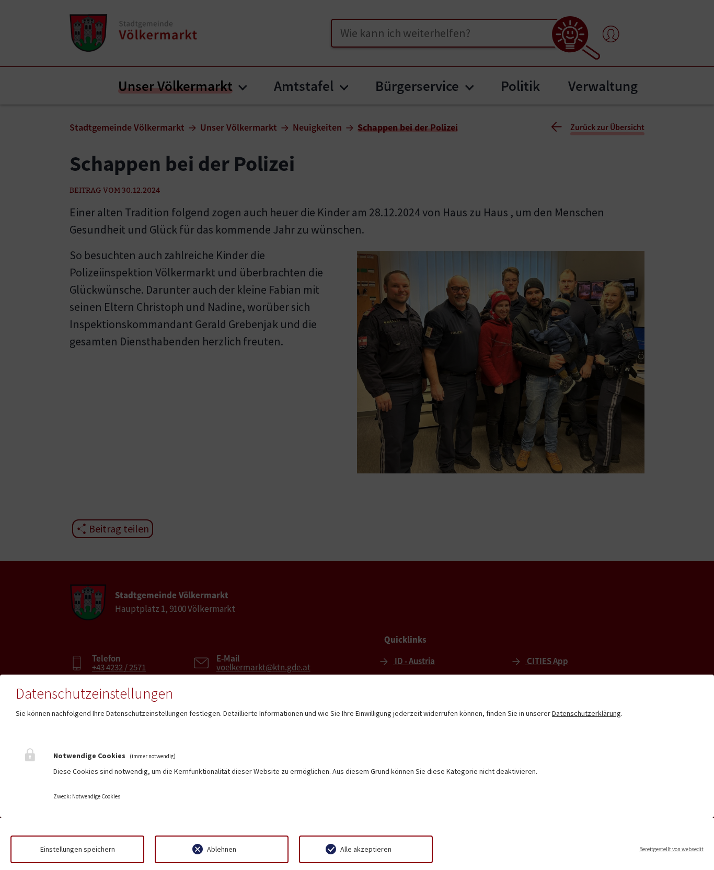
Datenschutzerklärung (586, 713)
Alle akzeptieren (365, 849)
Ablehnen (221, 849)
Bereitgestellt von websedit (671, 849)
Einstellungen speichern (77, 849)
